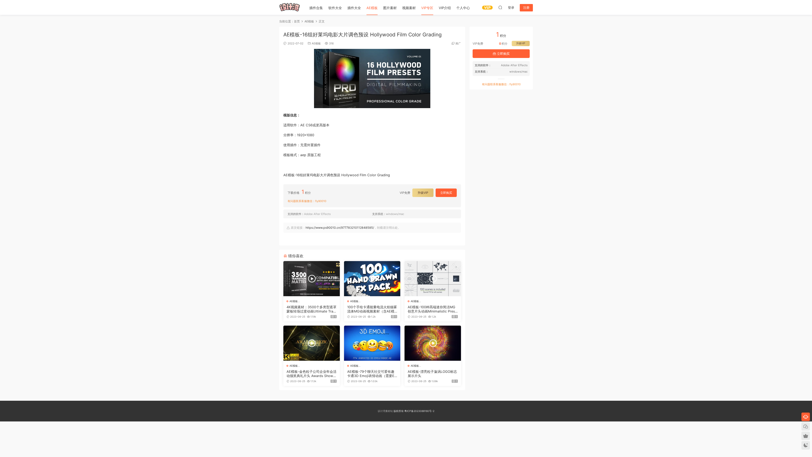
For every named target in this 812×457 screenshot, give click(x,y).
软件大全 (335, 8)
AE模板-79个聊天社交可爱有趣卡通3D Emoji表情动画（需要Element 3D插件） (372, 373)
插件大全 (354, 8)
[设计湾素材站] (289, 7)
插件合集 (316, 8)
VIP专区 (427, 8)
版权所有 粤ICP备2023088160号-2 (413, 411)
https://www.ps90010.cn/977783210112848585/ (340, 227)
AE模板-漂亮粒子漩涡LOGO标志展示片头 (432, 373)
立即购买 (446, 192)
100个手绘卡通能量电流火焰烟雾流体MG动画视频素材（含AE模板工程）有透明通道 (372, 309)
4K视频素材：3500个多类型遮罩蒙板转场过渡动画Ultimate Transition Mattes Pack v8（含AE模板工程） (311, 309)
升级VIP (423, 192)
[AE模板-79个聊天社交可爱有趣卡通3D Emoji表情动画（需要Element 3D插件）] (372, 343)
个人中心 (463, 8)
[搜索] (500, 7)
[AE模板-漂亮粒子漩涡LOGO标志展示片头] (433, 343)
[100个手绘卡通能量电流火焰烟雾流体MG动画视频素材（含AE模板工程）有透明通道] (372, 278)
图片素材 (390, 8)
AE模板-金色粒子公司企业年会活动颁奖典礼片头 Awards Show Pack (311, 373)
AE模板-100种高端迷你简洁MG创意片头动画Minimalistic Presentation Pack (432, 309)
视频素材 (409, 8)
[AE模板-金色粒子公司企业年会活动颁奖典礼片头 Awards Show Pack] (311, 343)
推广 (458, 43)
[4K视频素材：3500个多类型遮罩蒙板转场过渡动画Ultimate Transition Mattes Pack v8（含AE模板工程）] (311, 278)
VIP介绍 (445, 8)
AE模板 (372, 8)
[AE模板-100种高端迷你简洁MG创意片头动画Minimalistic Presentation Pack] (433, 278)
